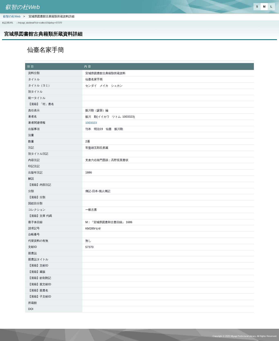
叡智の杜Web (11, 16)
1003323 (91, 122)
